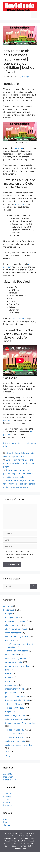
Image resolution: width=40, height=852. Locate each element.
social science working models (18, 745)
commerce (8, 606)
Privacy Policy (9, 780)
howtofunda (28, 453)
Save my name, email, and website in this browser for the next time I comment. (19, 554)
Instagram (7, 805)
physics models (12, 693)
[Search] (33, 586)
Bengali (8, 614)
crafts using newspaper (17, 651)
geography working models (17, 666)
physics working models (16, 696)
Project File (10, 712)
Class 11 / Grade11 (15, 704)
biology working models (15, 621)
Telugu (8, 755)
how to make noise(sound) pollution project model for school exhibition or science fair (18, 473)
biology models (12, 617)
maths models (11, 685)
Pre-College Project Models (17, 700)
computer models (13, 633)
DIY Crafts (9, 640)
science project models (13, 456)
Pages (6, 822)
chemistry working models (17, 629)
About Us (7, 774)
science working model (15, 719)
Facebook (7, 797)
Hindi (7, 670)
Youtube (7, 794)
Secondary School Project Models (20, 723)
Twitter (6, 799)
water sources (21, 204)
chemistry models (13, 625)
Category (7, 825)
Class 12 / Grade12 (15, 708)
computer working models (16, 636)
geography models (13, 662)
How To (8, 674)
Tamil (7, 752)
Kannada (9, 677)
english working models (15, 658)
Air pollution (11, 460)
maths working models (15, 689)
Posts (5, 819)
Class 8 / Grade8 (14, 734)
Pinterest (7, 802)
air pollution (17, 148)
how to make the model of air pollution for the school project (19, 463)
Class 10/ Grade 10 (15, 730)
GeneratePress (20, 848)
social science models (15, 741)
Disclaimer (8, 777)
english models (12, 654)
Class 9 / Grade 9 (14, 453)
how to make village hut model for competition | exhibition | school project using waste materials (19, 483)
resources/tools (19, 318)
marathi (8, 681)
